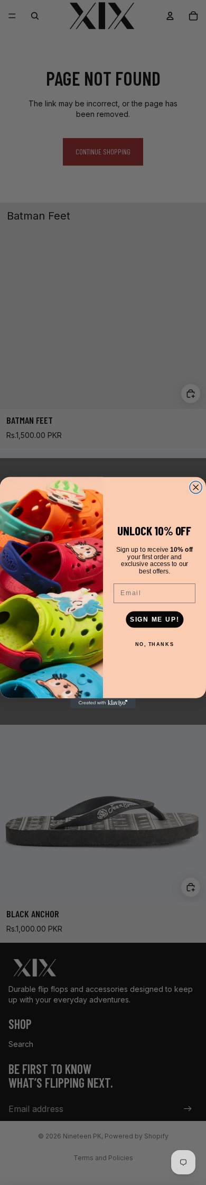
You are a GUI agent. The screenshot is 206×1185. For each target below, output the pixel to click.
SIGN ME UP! (155, 619)
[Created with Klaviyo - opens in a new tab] (103, 703)
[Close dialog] (196, 487)
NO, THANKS (154, 644)
